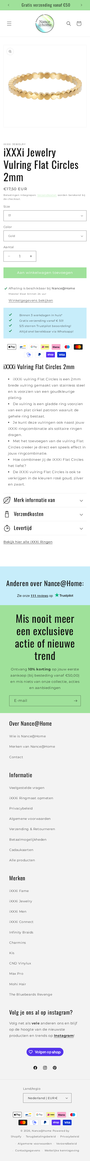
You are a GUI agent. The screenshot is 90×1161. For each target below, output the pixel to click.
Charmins (17, 943)
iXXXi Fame (19, 891)
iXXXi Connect (21, 922)
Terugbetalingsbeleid (41, 1136)
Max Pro (16, 974)
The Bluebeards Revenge (30, 994)
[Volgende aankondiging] (81, 5)
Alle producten (22, 860)
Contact (16, 757)
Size (6, 206)
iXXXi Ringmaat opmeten (31, 798)
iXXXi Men (17, 911)
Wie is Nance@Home (27, 736)
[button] (9, 24)
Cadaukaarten (21, 850)
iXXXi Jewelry (20, 901)
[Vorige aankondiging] (8, 5)
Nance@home (42, 1130)
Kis (12, 953)
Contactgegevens (27, 1150)
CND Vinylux (20, 963)
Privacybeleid (21, 808)
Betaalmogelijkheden (27, 839)
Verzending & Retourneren (32, 829)
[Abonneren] (75, 700)
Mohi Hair (17, 984)
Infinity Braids (21, 932)
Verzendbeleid (66, 1143)
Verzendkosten (47, 195)
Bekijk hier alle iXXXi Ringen (27, 542)
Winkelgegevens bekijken (31, 300)
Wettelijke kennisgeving (62, 1150)
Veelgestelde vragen (26, 788)
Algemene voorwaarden (30, 819)
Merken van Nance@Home (32, 746)
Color (7, 227)
